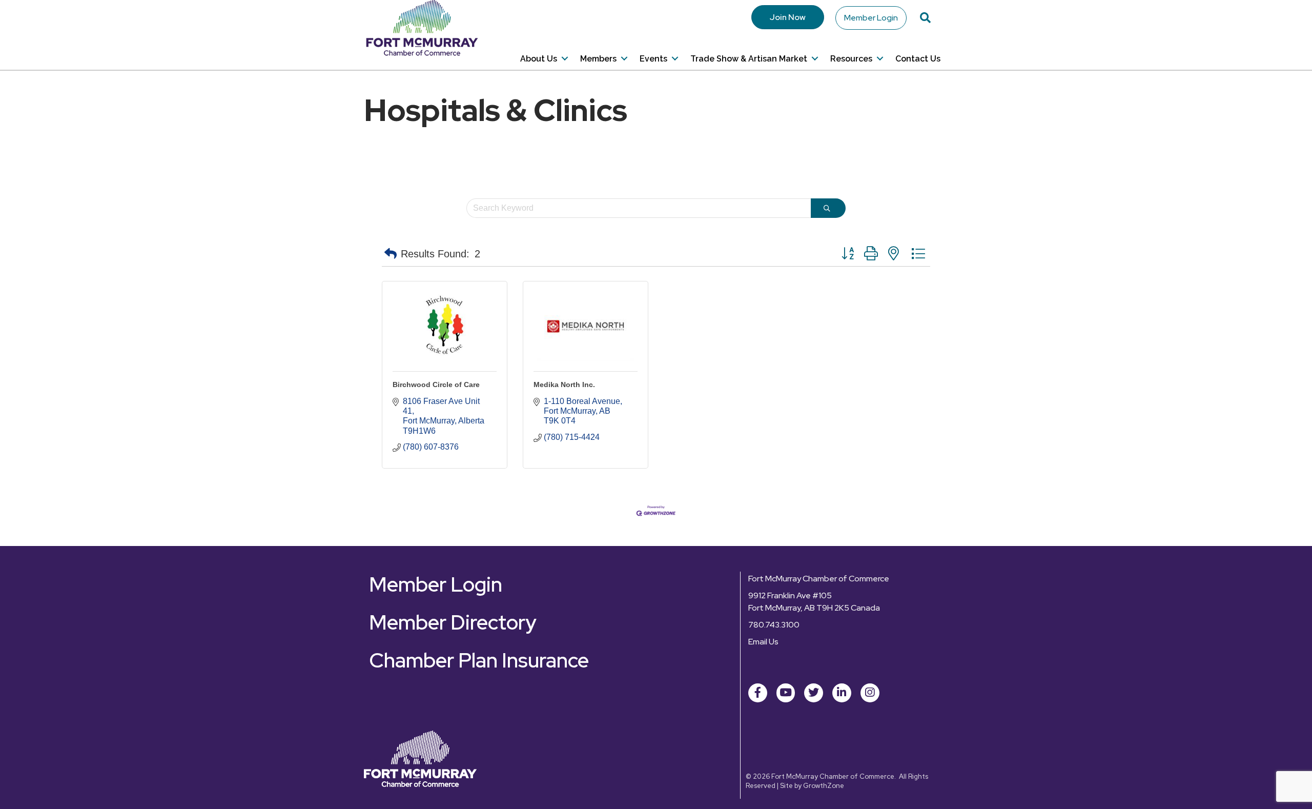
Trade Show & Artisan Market (748, 59)
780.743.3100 (773, 624)
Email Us (763, 641)
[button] (390, 254)
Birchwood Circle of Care (436, 384)
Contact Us (917, 59)
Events (653, 59)
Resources (851, 59)
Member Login (871, 17)
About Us (538, 59)
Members (598, 59)
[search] (828, 208)
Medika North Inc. (564, 384)
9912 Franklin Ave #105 (790, 595)
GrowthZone (823, 785)
